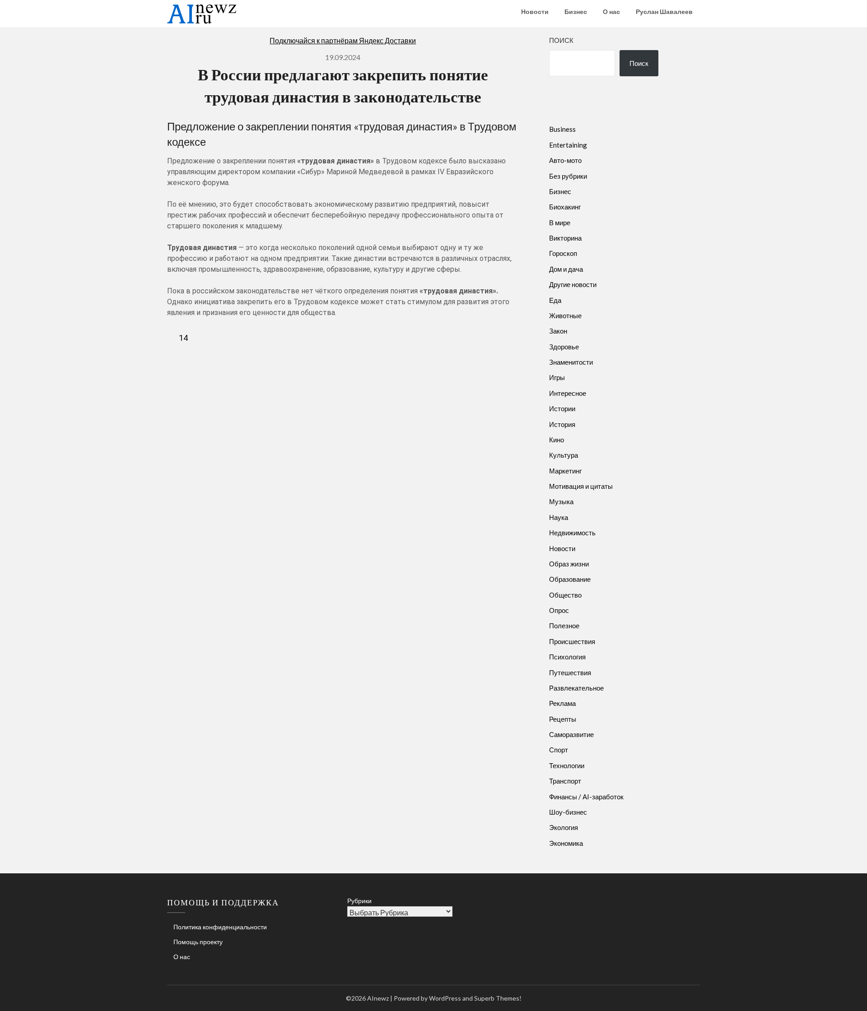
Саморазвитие (571, 734)
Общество (565, 595)
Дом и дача (566, 269)
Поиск (561, 40)
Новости (535, 11)
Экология (563, 827)
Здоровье (564, 347)
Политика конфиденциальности (220, 927)
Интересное (567, 393)
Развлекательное (576, 688)
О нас (611, 11)
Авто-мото (565, 160)
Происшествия (572, 641)
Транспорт (565, 781)
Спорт (558, 750)
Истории (562, 408)
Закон (558, 331)
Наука (558, 517)
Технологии (566, 765)
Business (562, 129)
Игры (557, 377)
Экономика (566, 843)
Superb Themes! (498, 998)
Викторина (565, 238)
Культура (563, 455)
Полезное (564, 625)
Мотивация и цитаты (581, 486)
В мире (559, 222)
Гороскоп (563, 253)
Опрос (559, 610)
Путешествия (570, 672)
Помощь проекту (198, 942)
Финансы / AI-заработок (586, 797)
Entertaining (568, 145)
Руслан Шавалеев (664, 11)
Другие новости (573, 284)
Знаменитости (571, 362)
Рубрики (359, 900)
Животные (565, 315)
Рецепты (562, 719)
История (562, 424)
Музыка (561, 501)
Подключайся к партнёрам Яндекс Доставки (343, 40)
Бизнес (575, 11)
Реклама (562, 703)
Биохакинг (565, 207)
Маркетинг (565, 471)
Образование (570, 579)
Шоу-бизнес (568, 812)
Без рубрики (568, 176)
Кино (556, 440)
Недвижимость (572, 533)
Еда (555, 300)
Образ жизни (569, 564)
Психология (567, 657)
